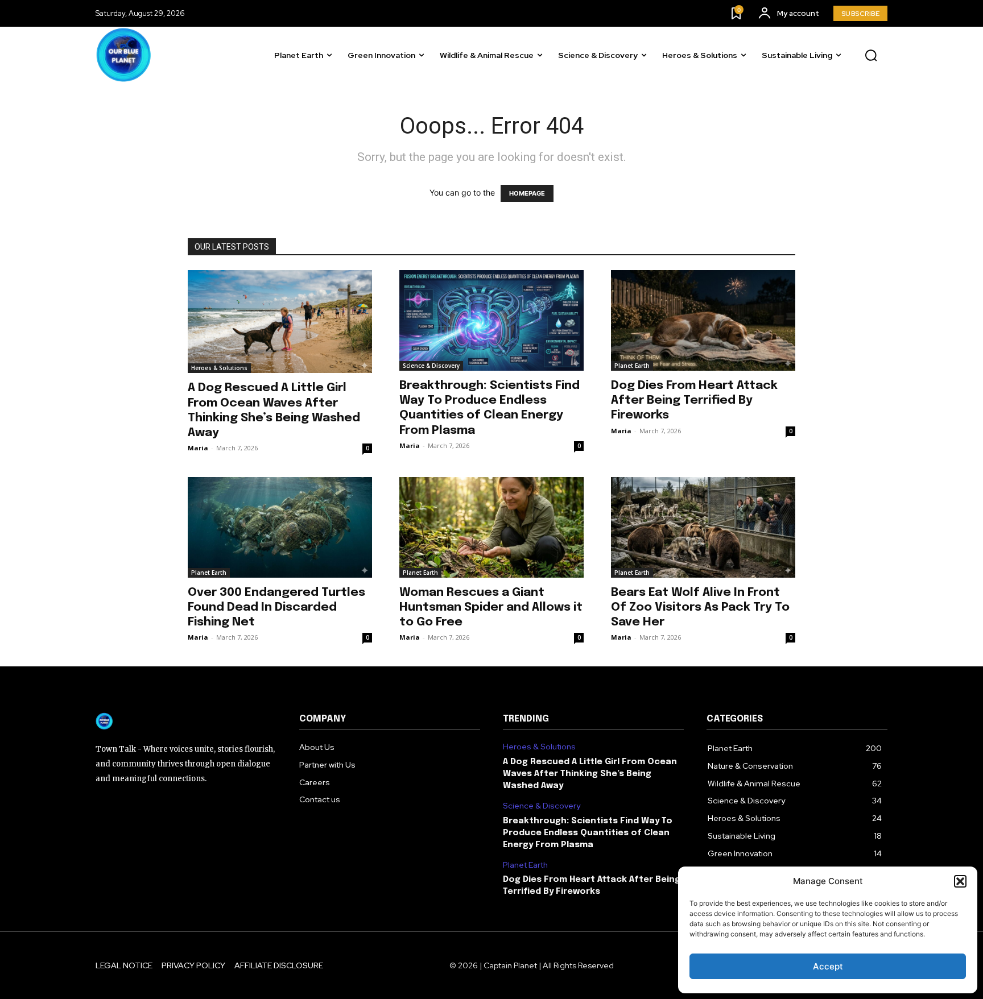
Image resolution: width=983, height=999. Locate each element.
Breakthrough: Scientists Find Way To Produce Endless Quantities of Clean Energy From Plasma (587, 832)
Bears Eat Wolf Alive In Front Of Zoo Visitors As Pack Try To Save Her (700, 607)
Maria (198, 447)
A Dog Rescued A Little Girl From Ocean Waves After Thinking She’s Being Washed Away (590, 773)
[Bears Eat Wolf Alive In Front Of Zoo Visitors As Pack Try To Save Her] (703, 527)
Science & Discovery (431, 366)
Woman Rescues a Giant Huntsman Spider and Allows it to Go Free (491, 607)
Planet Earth (632, 366)
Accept (828, 966)
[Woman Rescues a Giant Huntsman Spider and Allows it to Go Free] (491, 527)
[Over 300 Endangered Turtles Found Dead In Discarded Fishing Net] (280, 527)
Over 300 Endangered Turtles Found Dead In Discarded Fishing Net (276, 607)
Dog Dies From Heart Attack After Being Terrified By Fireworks (694, 400)
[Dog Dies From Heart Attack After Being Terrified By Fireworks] (703, 320)
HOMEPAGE (527, 193)
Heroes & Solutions (219, 368)
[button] (960, 881)
